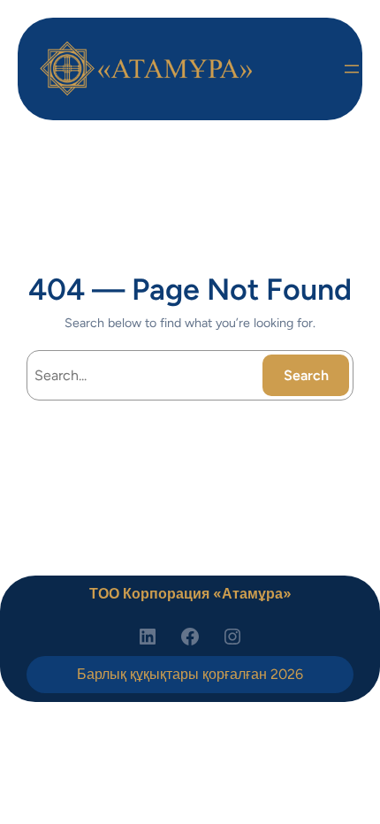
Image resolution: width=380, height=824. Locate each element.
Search (306, 375)
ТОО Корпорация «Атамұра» (190, 593)
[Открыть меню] (351, 69)
